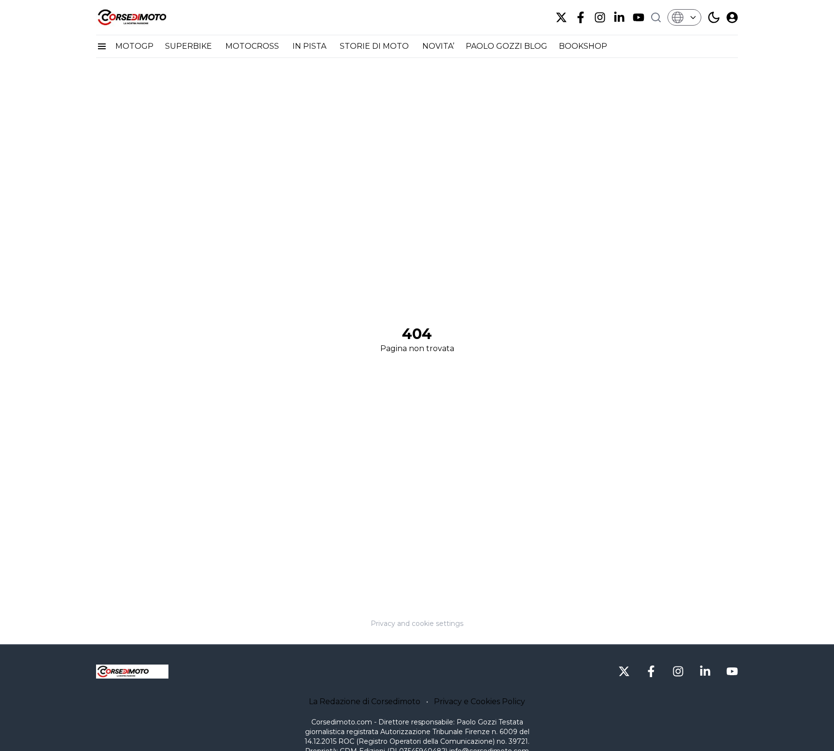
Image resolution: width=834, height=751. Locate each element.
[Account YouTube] (638, 17)
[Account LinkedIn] (619, 17)
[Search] (656, 17)
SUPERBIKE (189, 46)
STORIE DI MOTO (375, 46)
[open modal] (732, 17)
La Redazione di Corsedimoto (364, 701)
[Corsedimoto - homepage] (144, 17)
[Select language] (684, 17)
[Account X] (561, 17)
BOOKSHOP (583, 46)
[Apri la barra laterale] (102, 46)
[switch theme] (714, 17)
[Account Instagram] (600, 17)
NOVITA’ (438, 46)
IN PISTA (310, 46)
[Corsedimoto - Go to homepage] (132, 672)
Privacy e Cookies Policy (479, 701)
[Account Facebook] (580, 17)
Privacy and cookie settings (417, 623)
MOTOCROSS (253, 46)
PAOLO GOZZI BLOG (506, 46)
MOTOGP (134, 46)
